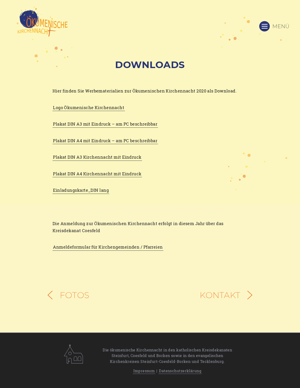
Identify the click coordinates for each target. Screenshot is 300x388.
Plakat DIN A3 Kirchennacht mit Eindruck (97, 157)
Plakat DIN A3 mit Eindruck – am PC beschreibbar (105, 124)
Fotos (73, 295)
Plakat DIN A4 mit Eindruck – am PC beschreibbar (105, 140)
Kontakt (221, 295)
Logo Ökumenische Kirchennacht (88, 107)
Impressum (144, 371)
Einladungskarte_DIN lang (81, 190)
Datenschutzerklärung (180, 371)
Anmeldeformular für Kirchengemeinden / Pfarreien (108, 247)
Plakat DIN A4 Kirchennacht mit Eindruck (97, 174)
